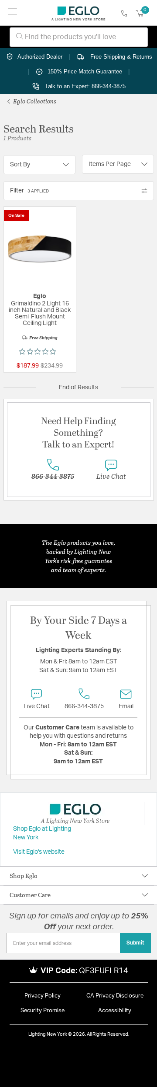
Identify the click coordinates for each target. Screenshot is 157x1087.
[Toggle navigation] (12, 13)
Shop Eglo (24, 875)
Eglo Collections (34, 101)
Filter (29, 191)
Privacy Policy (42, 996)
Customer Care (30, 894)
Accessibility (114, 1011)
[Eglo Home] (78, 13)
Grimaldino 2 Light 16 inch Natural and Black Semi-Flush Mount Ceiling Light (40, 313)
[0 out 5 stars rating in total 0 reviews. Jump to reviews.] (39, 351)
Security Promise (42, 1011)
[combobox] (79, 37)
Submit (135, 942)
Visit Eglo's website (39, 852)
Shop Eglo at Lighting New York (42, 833)
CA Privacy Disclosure (114, 996)
